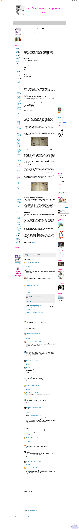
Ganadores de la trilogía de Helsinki (19, 205)
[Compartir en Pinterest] (39, 254)
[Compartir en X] (37, 254)
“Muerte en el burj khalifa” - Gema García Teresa (19, 145)
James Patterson (63, 211)
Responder (28, 266)
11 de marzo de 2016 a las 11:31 (40, 377)
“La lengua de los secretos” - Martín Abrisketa (19, 192)
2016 (17, 61)
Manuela (27, 341)
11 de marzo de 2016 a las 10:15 (34, 333)
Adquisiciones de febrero (19, 215)
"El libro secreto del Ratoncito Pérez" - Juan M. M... (19, 135)
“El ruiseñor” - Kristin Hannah (19, 140)
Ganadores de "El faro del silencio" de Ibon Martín (19, 164)
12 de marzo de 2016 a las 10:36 (35, 415)
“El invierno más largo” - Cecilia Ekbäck (19, 81)
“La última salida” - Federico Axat (18, 85)
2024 (17, 49)
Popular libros (33, 242)
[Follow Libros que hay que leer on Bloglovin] (62, 122)
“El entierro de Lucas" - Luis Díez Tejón (19, 112)
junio (18, 74)
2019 (17, 57)
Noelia (27, 351)
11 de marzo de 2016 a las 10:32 (35, 341)
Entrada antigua (52, 508)
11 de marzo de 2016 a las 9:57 (34, 327)
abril (18, 77)
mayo (18, 75)
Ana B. (27, 333)
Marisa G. (28, 461)
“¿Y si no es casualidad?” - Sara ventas (19, 89)
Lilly (27, 467)
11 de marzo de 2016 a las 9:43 (35, 305)
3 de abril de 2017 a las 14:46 (33, 467)
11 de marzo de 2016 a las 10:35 (38, 296)
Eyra (27, 367)
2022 (17, 52)
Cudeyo (27, 444)
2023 (17, 51)
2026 (17, 46)
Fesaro (27, 437)
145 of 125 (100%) (17, 262)
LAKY (30, 296)
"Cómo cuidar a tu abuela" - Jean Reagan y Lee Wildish (19, 102)
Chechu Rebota (29, 269)
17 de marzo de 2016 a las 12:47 (35, 461)
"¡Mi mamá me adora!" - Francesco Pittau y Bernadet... (19, 158)
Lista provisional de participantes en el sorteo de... (19, 176)
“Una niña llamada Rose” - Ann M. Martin (18, 219)
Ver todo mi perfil (61, 117)
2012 (17, 239)
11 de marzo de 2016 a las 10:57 (34, 351)
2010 (17, 242)
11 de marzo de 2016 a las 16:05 (35, 392)
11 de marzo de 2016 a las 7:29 (33, 262)
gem (27, 360)
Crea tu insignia (60, 188)
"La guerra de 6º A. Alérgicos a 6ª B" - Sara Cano (19, 181)
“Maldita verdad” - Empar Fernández (19, 116)
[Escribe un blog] (36, 254)
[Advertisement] (39, 500)
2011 (17, 241)
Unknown (28, 285)
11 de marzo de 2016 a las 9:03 (35, 285)
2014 (17, 236)
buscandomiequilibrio (30, 377)
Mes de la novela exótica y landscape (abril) (19, 123)
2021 (17, 54)
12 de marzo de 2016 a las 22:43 (35, 444)
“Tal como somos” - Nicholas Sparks (18, 224)
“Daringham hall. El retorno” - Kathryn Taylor (19, 150)
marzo (18, 78)
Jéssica (27, 392)
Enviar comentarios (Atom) (33, 510)
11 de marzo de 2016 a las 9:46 (37, 312)
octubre (18, 67)
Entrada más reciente (27, 508)
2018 (17, 58)
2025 (17, 48)
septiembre (19, 68)
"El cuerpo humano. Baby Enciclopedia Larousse (19, 210)
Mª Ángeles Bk (28, 312)
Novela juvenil (29, 255)
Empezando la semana (19, 93)
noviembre (18, 65)
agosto (18, 71)
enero (18, 233)
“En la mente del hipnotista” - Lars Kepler (19, 228)
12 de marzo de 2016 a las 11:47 (33, 427)
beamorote (28, 407)
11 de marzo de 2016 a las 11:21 (33, 367)
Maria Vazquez (28, 320)
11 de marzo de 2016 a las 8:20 (37, 269)
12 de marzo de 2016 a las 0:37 (35, 407)
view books (19, 263)
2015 (17, 235)
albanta (27, 327)
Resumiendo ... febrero (19, 202)
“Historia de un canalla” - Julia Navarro (19, 196)
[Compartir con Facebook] (38, 254)
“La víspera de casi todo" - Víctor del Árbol (19, 187)
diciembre (18, 62)
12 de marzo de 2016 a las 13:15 (34, 437)
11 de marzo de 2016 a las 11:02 (33, 360)
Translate (61, 194)
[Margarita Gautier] (58, 187)
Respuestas (29, 294)
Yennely (27, 385)
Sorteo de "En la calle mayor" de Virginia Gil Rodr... (19, 170)
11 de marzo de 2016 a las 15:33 (35, 385)
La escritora (62, 210)
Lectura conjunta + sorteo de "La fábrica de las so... (19, 96)
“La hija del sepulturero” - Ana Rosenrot (19, 108)
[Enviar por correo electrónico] (35, 254)
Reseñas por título (17, 23)
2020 (17, 55)
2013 (17, 238)
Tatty (27, 262)
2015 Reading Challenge (18, 253)
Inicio (40, 508)
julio (17, 72)
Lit (26, 427)
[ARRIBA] (75, 526)
